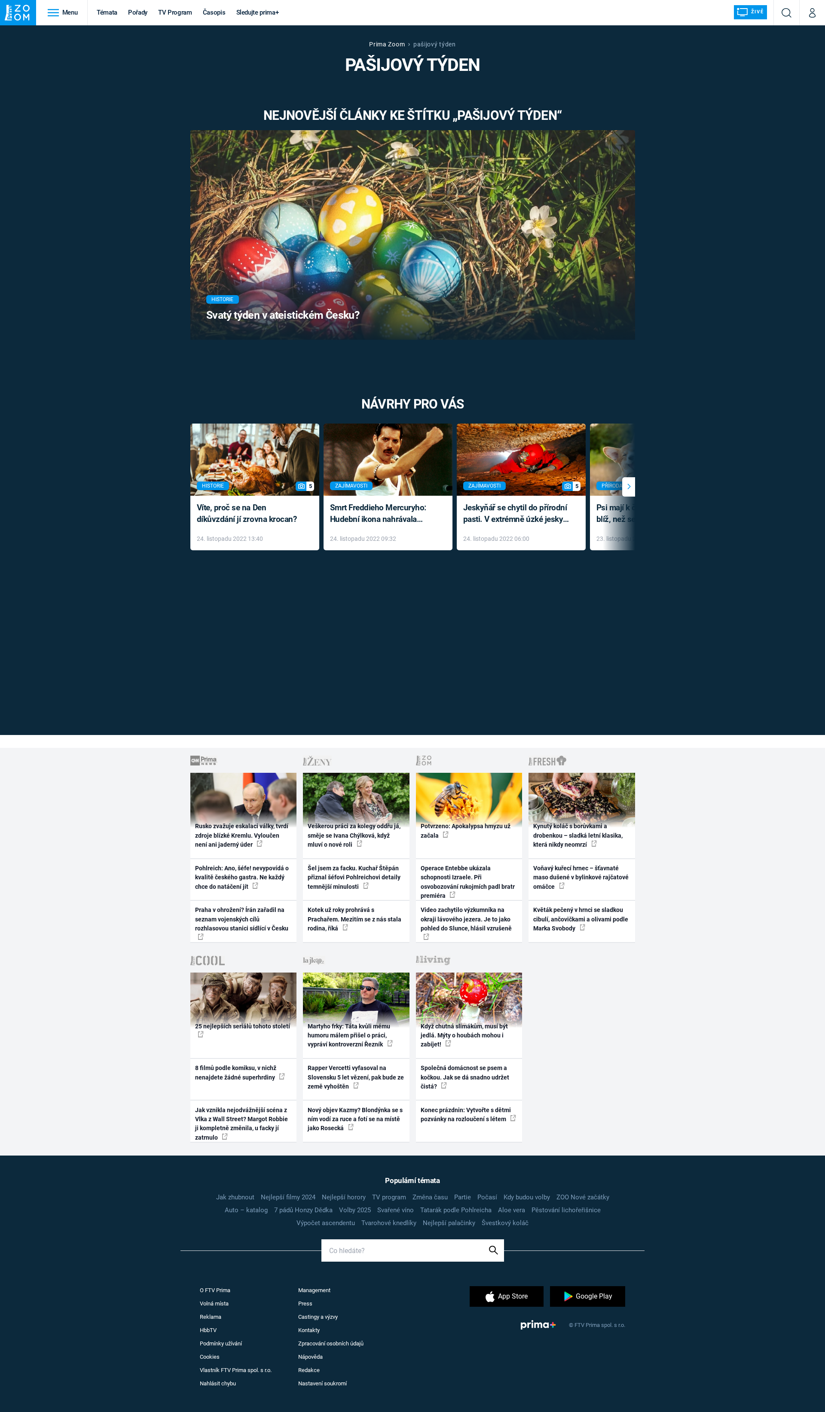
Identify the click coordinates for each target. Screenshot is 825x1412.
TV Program (175, 12)
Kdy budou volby (527, 1197)
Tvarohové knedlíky (388, 1223)
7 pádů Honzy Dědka (303, 1210)
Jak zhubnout (235, 1197)
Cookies (210, 1357)
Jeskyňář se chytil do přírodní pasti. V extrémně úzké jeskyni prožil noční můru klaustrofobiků (516, 514)
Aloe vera (511, 1210)
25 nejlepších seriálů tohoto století (242, 1026)
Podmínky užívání (221, 1343)
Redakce (309, 1370)
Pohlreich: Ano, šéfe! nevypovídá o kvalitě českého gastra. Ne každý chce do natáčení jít (242, 877)
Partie (462, 1197)
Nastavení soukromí (322, 1383)
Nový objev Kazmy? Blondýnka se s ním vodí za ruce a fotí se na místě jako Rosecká (355, 1119)
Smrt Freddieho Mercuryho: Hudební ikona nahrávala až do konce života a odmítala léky (382, 514)
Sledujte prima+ (257, 12)
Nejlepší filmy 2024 (288, 1197)
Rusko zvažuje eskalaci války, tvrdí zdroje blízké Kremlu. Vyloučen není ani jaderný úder (241, 835)
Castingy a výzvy (318, 1317)
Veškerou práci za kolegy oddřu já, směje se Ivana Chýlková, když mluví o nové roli (354, 835)
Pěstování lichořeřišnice (566, 1210)
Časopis (214, 12)
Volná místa (214, 1303)
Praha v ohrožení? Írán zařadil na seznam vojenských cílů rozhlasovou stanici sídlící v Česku (241, 919)
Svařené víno (395, 1210)
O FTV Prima (215, 1290)
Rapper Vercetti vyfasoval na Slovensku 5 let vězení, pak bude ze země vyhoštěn (356, 1077)
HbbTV (208, 1330)
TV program (389, 1197)
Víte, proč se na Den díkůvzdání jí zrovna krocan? (247, 513)
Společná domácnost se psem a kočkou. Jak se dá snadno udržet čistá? (465, 1077)
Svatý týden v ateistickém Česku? (282, 315)
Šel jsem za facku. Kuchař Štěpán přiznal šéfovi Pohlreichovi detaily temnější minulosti (354, 877)
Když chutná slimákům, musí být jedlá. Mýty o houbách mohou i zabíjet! (464, 1035)
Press (305, 1303)
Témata (107, 12)
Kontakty (309, 1330)
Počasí (487, 1197)
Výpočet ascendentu (325, 1223)
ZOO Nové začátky (582, 1197)
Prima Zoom (387, 44)
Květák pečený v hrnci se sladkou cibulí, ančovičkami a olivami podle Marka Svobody (580, 919)
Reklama (210, 1317)
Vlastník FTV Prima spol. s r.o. (236, 1370)
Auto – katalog (246, 1210)
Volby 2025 (355, 1210)
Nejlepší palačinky (449, 1223)
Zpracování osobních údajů (331, 1343)
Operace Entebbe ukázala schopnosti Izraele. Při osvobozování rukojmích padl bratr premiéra (468, 882)
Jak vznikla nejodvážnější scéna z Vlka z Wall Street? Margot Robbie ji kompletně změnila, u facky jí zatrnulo (241, 1124)
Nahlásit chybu (218, 1383)
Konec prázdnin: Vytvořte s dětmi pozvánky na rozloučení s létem (466, 1114)
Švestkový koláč (505, 1223)
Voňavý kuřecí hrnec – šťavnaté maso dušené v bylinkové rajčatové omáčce (581, 877)
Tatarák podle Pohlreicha (456, 1210)
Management (314, 1290)
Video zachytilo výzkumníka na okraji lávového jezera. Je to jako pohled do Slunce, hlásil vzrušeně (466, 919)
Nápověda (310, 1357)
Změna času (430, 1197)
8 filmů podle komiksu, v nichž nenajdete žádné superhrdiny (235, 1072)
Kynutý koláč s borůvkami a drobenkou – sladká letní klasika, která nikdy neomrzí (578, 835)
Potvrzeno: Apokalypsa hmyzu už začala (465, 831)
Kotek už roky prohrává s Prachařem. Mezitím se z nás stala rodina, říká (354, 919)
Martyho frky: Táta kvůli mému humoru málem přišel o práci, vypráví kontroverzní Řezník (349, 1035)
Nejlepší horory (344, 1197)
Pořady (137, 12)
